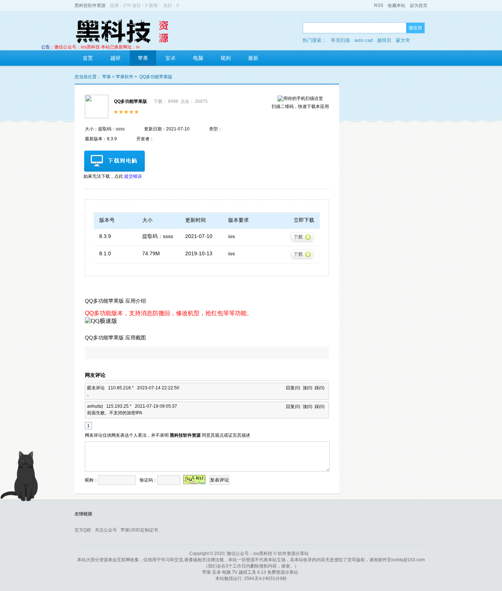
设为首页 (418, 5)
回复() (294, 387)
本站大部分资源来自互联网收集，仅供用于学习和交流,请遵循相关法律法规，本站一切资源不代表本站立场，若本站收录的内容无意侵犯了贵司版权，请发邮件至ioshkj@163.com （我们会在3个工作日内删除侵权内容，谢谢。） (251, 563)
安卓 (170, 58)
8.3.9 (105, 236)
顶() (307, 387)
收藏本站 (396, 5)
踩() (319, 387)
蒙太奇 (403, 40)
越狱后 (384, 40)
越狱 (115, 58)
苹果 (143, 58)
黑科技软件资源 (90, 5)
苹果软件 (124, 76)
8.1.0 (105, 253)
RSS (378, 5)
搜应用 (415, 27)
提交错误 (133, 176)
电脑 (198, 58)
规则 (225, 58)
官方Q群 (83, 530)
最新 (253, 58)
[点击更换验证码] (194, 479)
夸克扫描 (340, 40)
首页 (88, 58)
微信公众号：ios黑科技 (249, 553)
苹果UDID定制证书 (139, 530)
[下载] (302, 237)
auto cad (363, 40)
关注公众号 (106, 530)
